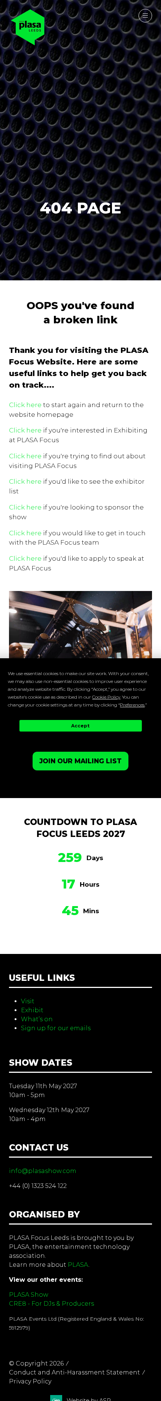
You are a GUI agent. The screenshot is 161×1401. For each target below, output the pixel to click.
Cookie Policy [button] (106, 697)
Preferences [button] (132, 705)
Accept (80, 726)
